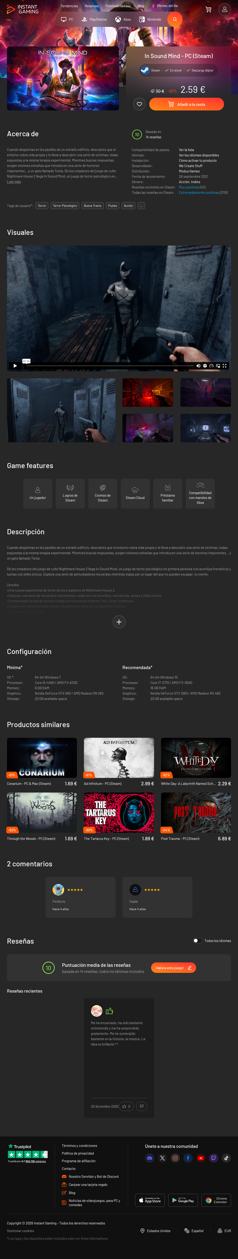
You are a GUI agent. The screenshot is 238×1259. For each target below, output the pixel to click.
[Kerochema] (58, 890)
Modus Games (189, 171)
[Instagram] (175, 1158)
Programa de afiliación (79, 1161)
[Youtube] (200, 1158)
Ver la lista (186, 150)
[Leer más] (119, 1055)
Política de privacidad (78, 1153)
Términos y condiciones (79, 1145)
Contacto (69, 1168)
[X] (162, 1158)
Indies (195, 182)
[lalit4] (96, 1011)
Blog (141, 6)
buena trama (92, 205)
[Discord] (149, 1158)
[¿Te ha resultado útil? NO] (141, 1106)
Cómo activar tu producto (198, 160)
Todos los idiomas (218, 941)
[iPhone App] (150, 1200)
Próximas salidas (118, 6)
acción (128, 205)
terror (42, 205)
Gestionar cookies (20, 1231)
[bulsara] (135, 890)
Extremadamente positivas (199, 192)
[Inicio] (22, 9)
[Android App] (183, 1200)
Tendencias (69, 6)
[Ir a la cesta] (208, 9)
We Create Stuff (190, 166)
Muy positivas (189, 187)
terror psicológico (65, 205)
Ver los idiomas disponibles (199, 155)
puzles (112, 205)
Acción (184, 182)
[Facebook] (188, 1158)
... (141, 205)
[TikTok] (226, 1158)
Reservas (92, 6)
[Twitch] (213, 1158)
